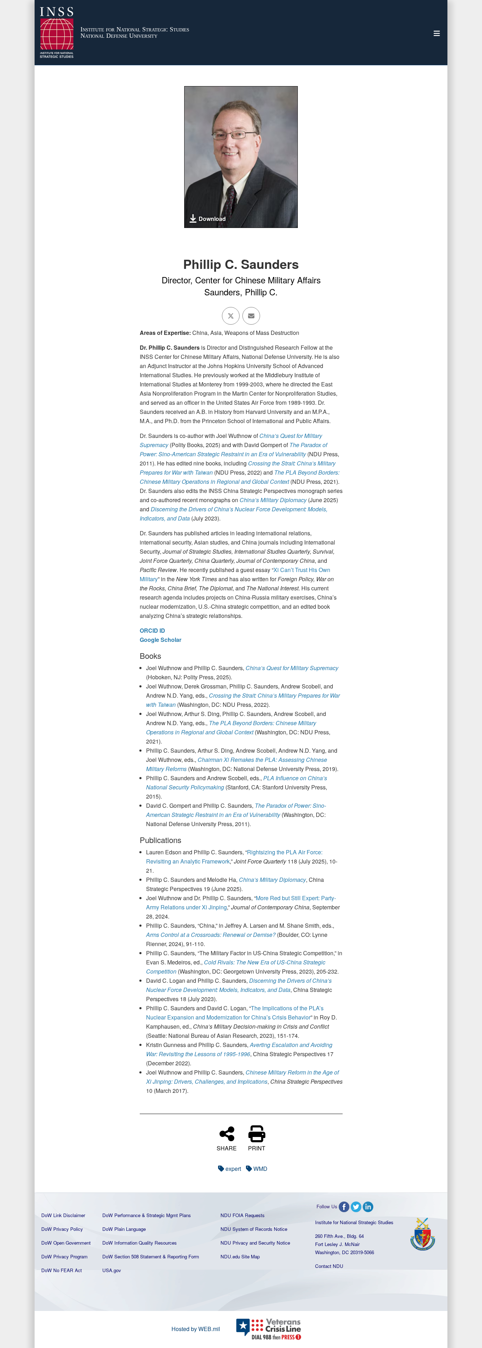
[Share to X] (231, 316)
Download (212, 219)
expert (233, 1169)
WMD (260, 1169)
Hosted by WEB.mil (195, 1329)
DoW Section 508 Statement (131, 1256)
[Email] (251, 316)
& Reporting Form (181, 1256)
